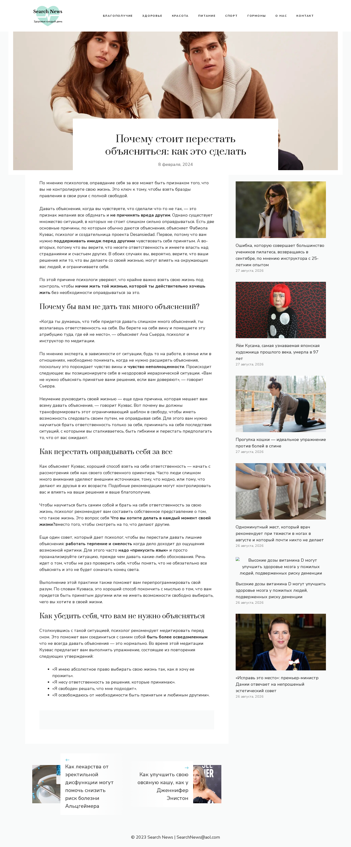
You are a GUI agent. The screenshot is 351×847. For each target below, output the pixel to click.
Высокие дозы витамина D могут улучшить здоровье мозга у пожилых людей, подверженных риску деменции (281, 590)
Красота (180, 16)
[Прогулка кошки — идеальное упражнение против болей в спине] (281, 429)
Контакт (305, 16)
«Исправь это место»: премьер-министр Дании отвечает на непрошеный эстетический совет (277, 684)
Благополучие (118, 16)
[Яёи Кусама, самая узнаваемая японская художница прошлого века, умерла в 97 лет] (281, 335)
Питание (207, 16)
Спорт (231, 16)
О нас (281, 16)
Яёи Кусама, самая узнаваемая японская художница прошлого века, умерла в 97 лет (278, 352)
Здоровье (152, 16)
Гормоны (256, 16)
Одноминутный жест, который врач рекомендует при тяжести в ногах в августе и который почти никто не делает (280, 533)
